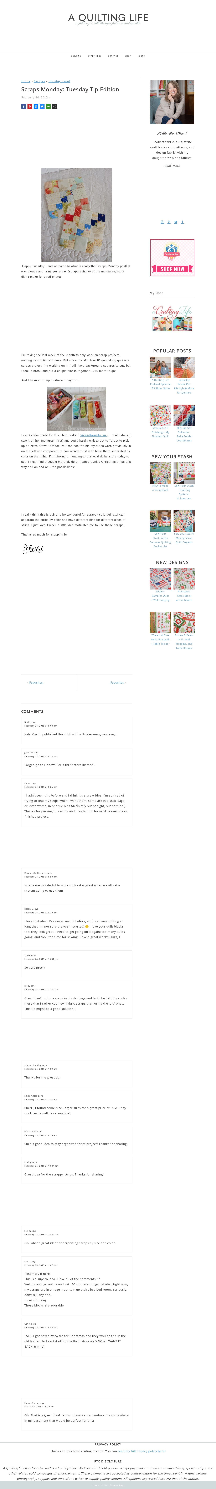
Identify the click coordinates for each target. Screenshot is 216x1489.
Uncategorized (59, 81)
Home (25, 81)
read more (172, 166)
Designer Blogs (117, 1485)
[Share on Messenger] (36, 106)
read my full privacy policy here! (142, 1451)
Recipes (39, 81)
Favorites (36, 682)
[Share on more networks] (54, 106)
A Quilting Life (108, 19)
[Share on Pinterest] (29, 106)
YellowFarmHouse (93, 435)
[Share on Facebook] (23, 106)
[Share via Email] (48, 106)
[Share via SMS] (42, 106)
